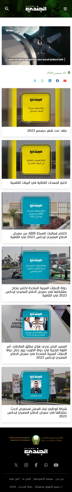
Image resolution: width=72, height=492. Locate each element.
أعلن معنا (14, 478)
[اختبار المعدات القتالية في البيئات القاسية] (36, 159)
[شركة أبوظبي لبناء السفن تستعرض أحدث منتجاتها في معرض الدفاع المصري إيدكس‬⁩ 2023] (36, 386)
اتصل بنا (26, 478)
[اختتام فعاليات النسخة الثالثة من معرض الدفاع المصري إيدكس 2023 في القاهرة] (36, 211)
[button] (65, 81)
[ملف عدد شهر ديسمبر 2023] (36, 107)
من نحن (60, 478)
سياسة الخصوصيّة (43, 478)
